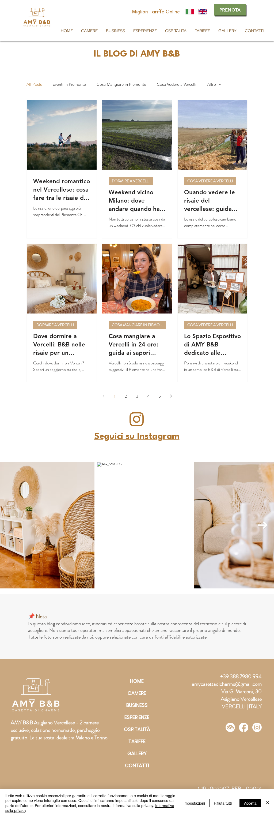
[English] (202, 12)
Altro (211, 84)
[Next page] (171, 396)
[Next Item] (263, 525)
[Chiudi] (267, 803)
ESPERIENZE (136, 717)
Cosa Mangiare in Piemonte (121, 84)
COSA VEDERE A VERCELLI (210, 181)
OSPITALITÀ (137, 729)
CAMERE (137, 693)
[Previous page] (103, 396)
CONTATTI (137, 765)
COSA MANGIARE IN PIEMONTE (139, 324)
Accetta (250, 803)
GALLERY (137, 753)
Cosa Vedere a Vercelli (176, 84)
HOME (137, 681)
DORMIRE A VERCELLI (131, 181)
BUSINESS (137, 705)
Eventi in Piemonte (69, 84)
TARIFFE (137, 741)
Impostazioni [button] (194, 803)
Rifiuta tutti (223, 803)
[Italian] (190, 12)
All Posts (34, 84)
